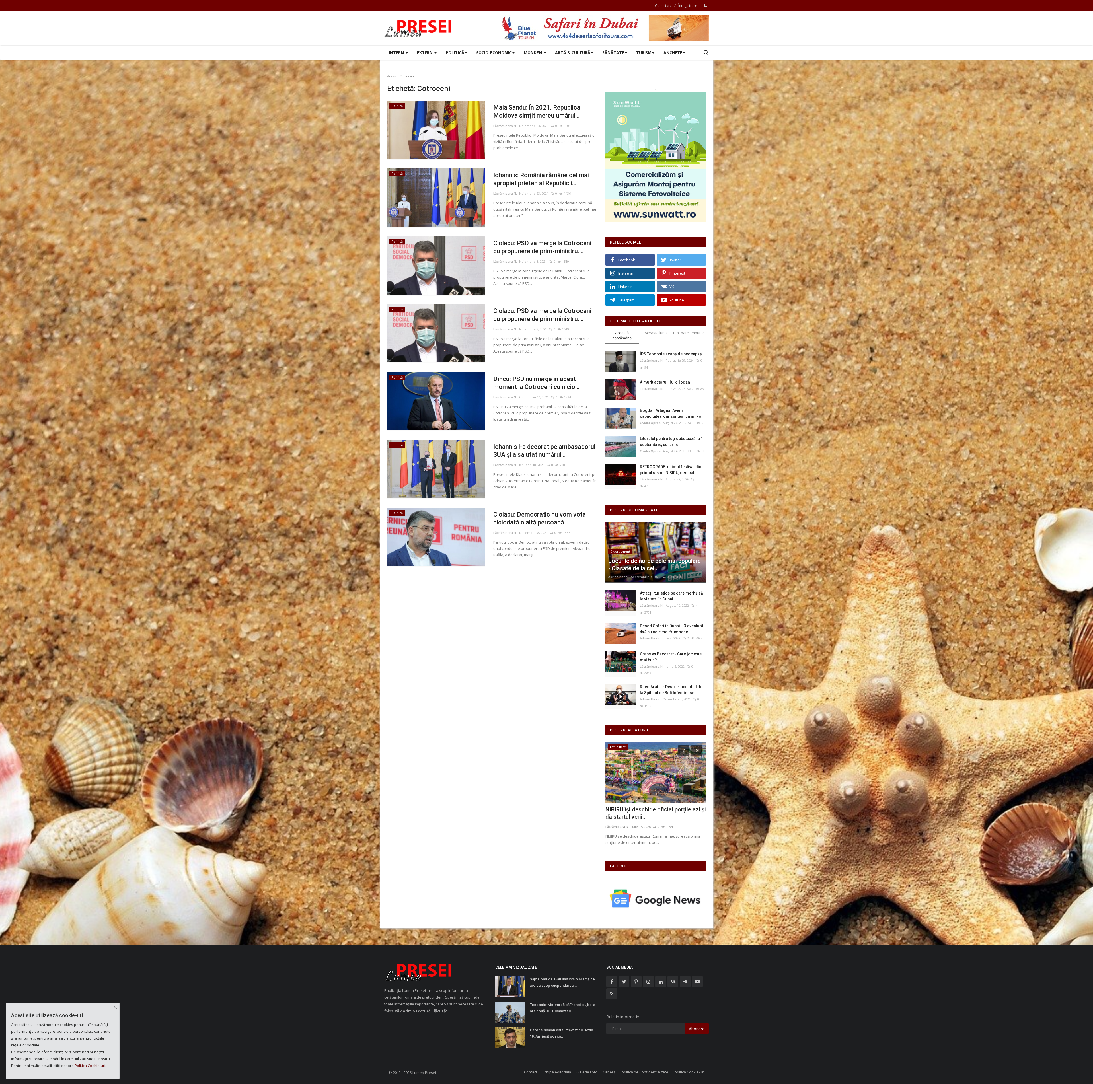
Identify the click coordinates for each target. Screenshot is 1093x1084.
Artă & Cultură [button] (572, 52)
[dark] (705, 5)
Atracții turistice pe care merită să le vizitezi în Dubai (671, 596)
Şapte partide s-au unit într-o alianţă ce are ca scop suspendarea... (562, 982)
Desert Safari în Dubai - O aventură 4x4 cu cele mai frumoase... (671, 629)
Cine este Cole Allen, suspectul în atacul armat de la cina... (648, 813)
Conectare (663, 5)
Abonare (696, 1028)
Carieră (609, 1072)
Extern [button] (425, 52)
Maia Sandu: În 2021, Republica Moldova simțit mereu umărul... (536, 111)
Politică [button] (455, 52)
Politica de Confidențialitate (644, 1072)
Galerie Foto (586, 1072)
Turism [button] (644, 52)
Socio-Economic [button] (494, 52)
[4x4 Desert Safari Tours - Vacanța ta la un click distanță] (605, 28)
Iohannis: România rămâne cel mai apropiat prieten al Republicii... (541, 179)
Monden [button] (533, 52)
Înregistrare (687, 5)
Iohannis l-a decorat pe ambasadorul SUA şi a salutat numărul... (544, 450)
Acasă (391, 76)
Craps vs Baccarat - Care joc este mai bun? (671, 657)
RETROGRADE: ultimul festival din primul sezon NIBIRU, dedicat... (670, 469)
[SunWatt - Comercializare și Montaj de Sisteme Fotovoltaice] (655, 157)
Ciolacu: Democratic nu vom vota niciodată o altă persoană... (539, 518)
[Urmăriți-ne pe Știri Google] (655, 898)
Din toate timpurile (689, 332)
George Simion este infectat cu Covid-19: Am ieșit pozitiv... (562, 1033)
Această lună (656, 332)
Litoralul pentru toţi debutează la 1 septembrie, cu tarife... (671, 441)
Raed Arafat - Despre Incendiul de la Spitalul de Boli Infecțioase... (671, 689)
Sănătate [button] (613, 52)
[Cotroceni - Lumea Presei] (418, 28)
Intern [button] (397, 52)
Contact (530, 1072)
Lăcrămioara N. (505, 126)
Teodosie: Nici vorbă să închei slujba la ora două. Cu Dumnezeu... (562, 1008)
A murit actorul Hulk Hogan (665, 382)
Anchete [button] (672, 52)
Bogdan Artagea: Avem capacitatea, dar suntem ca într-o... (672, 413)
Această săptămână (622, 335)
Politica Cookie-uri (689, 1072)
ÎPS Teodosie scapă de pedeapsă (671, 354)
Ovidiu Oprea (650, 423)
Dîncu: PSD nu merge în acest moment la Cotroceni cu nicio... (536, 382)
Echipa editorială (557, 1072)
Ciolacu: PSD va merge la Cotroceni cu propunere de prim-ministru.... (542, 247)
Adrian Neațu (618, 577)
